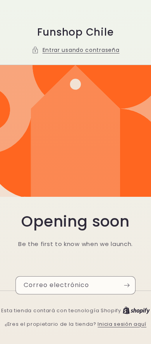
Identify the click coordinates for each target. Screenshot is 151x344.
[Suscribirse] (126, 285)
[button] (76, 50)
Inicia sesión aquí (122, 324)
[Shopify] (136, 310)
